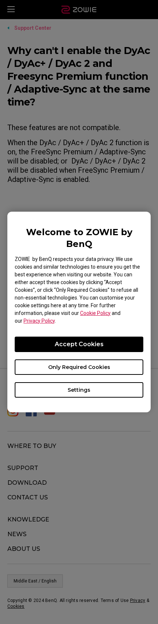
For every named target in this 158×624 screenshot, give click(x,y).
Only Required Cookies (79, 367)
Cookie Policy (95, 313)
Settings (79, 390)
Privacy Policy (39, 321)
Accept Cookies (79, 344)
